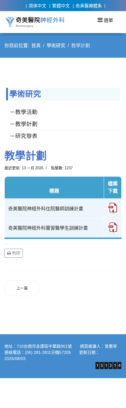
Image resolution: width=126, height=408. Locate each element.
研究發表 (26, 136)
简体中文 (37, 6)
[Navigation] (105, 20)
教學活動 (26, 112)
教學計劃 (26, 124)
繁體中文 (61, 6)
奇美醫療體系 (89, 6)
